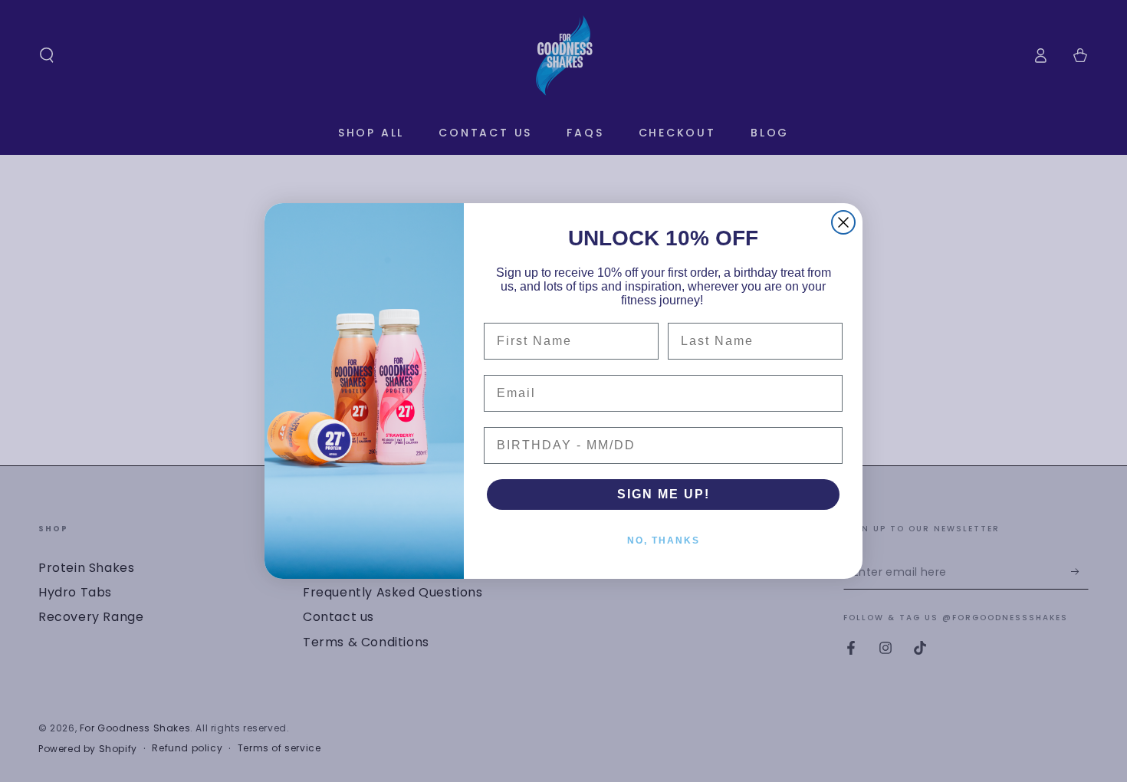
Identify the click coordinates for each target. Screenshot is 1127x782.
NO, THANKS (663, 540)
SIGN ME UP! (663, 494)
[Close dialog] (843, 222)
